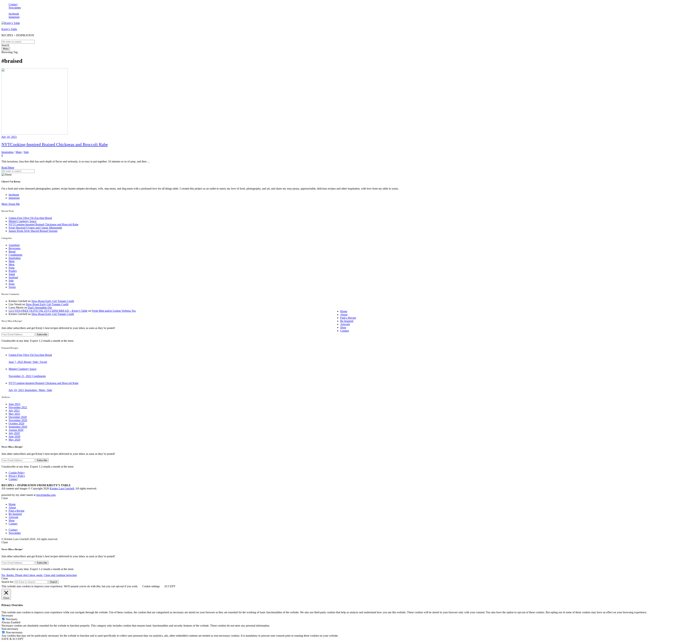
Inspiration (7, 152)
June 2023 (14, 404)
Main (19, 152)
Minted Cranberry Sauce (22, 221)
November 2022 (18, 407)
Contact (13, 4)
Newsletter (15, 7)
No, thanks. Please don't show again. (22, 575)
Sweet (12, 287)
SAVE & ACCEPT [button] (12, 638)
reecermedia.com (45, 494)
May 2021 (14, 413)
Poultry (13, 270)
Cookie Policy (17, 472)
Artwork (345, 324)
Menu (6, 48)
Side (26, 152)
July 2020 (14, 433)
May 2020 (14, 439)
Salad (12, 274)
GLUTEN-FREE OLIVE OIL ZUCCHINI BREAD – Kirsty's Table (48, 310)
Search (53, 582)
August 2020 (16, 429)
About (343, 314)
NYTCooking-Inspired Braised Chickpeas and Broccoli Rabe (54, 144)
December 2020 (18, 417)
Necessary (11, 619)
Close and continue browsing (60, 575)
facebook (14, 13)
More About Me (10, 204)
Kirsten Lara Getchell (62, 488)
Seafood (13, 277)
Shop (343, 327)
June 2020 (14, 436)
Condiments (15, 254)
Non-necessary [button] (9, 628)
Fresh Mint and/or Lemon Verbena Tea (114, 310)
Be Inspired (346, 321)
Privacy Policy (17, 475)
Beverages (14, 248)
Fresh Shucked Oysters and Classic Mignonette (35, 227)
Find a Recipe (348, 317)
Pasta (12, 267)
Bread (12, 251)
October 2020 (16, 423)
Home (343, 311)
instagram (14, 16)
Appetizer (14, 245)
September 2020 (18, 426)
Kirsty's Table (9, 29)
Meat (11, 264)
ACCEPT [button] (169, 586)
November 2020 (18, 420)
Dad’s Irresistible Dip (40, 307)
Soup (12, 283)
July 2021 (14, 410)
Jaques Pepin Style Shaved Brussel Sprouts (33, 230)
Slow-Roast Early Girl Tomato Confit (52, 301)
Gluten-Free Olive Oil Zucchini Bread (30, 218)
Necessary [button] (7, 615)
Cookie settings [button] (151, 586)
